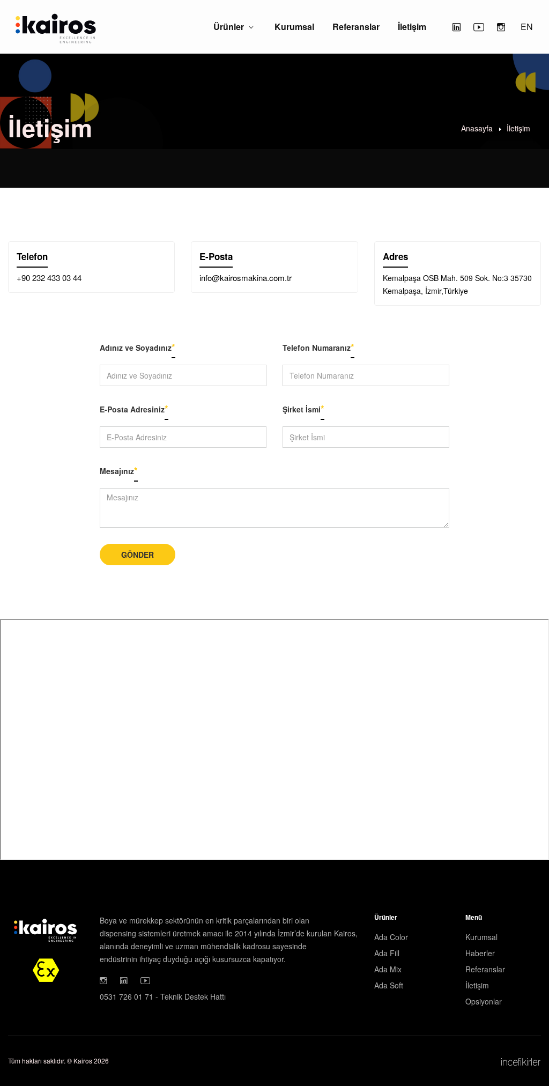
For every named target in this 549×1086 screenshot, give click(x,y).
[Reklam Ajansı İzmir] (521, 1060)
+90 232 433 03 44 (49, 277)
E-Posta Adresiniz (134, 408)
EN (527, 26)
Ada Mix (388, 969)
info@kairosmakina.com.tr (245, 277)
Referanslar (356, 26)
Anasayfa (477, 127)
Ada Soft (388, 985)
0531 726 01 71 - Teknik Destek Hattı (163, 996)
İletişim (412, 26)
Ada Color (391, 937)
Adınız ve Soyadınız (137, 347)
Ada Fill (386, 953)
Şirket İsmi (303, 408)
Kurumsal (294, 26)
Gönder (137, 554)
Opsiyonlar (483, 1001)
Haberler (480, 953)
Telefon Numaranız (318, 347)
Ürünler (228, 26)
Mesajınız (119, 470)
